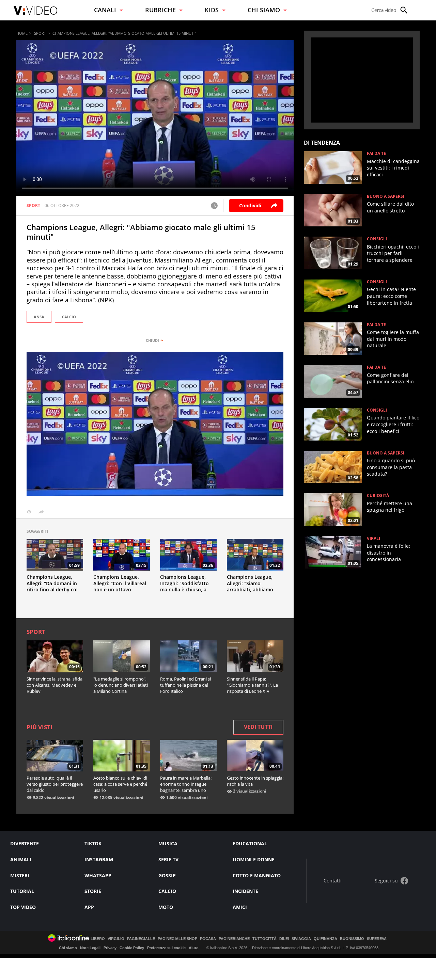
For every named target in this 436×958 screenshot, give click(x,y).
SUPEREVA (377, 939)
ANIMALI (20, 859)
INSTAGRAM (98, 859)
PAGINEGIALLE (141, 939)
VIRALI (373, 538)
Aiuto (194, 948)
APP (89, 907)
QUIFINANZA (325, 939)
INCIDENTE (245, 891)
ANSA (39, 316)
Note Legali (90, 948)
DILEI (284, 939)
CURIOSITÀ (378, 495)
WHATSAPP (97, 875)
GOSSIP (167, 875)
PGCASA (208, 939)
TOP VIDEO (23, 907)
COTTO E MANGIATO (257, 875)
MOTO (165, 907)
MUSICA (167, 843)
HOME (22, 33)
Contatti (333, 881)
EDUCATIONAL (250, 843)
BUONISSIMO (352, 939)
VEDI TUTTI (258, 727)
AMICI (240, 907)
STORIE (92, 891)
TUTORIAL (22, 891)
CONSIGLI (377, 239)
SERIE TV (168, 859)
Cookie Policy (132, 948)
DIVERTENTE (24, 843)
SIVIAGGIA (301, 939)
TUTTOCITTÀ (264, 939)
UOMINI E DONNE (254, 859)
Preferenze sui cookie (166, 948)
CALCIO (69, 316)
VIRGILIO (116, 939)
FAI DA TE (376, 153)
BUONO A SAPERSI (385, 196)
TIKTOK (93, 843)
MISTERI (19, 875)
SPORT (40, 33)
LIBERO (98, 939)
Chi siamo (68, 948)
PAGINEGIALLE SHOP (177, 939)
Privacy (110, 948)
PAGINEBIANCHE (234, 939)
